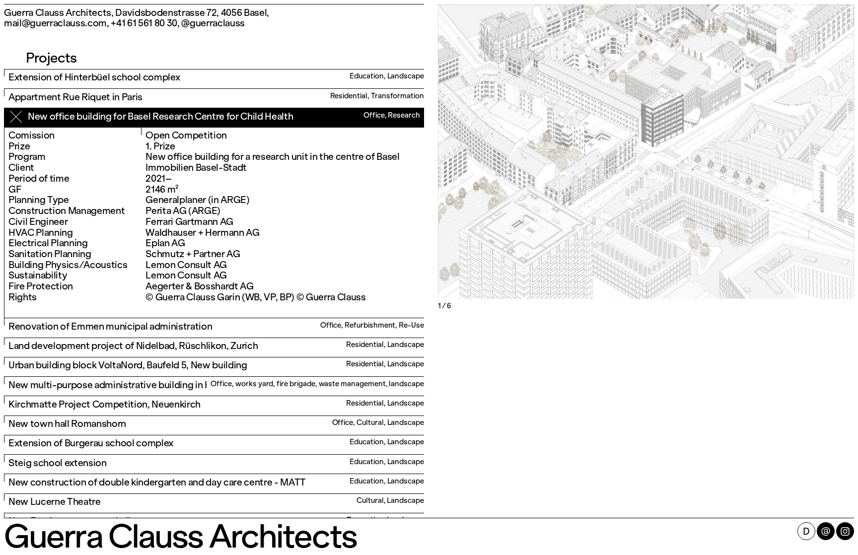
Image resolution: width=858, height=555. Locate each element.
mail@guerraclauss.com (55, 23)
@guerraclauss (213, 23)
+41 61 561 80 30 (144, 23)
